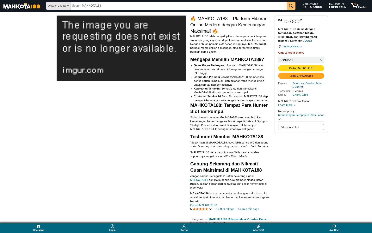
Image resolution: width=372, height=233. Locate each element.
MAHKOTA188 (300, 95)
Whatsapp (38, 230)
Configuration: (200, 219)
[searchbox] (179, 6)
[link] (301, 46)
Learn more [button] (285, 104)
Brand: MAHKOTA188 (203, 205)
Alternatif (258, 230)
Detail (308, 40)
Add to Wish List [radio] (290, 127)
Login (112, 230)
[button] (308, 85)
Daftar (184, 230)
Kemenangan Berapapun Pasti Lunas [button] (301, 114)
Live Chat (334, 230)
